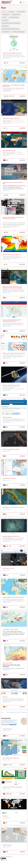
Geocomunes (5, 697)
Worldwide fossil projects (7, 845)
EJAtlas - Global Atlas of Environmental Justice (11, 758)
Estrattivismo (21, 11)
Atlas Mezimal (5, 816)
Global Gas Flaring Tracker (7, 417)
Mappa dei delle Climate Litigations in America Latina (12, 53)
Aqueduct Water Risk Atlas (7, 663)
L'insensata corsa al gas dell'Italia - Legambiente (11, 449)
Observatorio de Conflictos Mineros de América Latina (12, 787)
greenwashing (15, 14)
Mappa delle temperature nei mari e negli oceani (11, 254)
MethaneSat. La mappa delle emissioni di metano (11, 385)
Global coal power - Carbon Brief (8, 568)
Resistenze (5, 26)
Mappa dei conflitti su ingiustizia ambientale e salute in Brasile (14, 353)
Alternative (6, 14)
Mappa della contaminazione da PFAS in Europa (11, 536)
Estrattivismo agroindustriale (11, 28)
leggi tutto (6, 58)
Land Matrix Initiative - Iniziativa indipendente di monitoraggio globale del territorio (14, 85)
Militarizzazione (14, 17)
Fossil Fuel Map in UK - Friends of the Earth (10, 629)
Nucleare (5, 20)
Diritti (4, 17)
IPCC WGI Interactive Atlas (7, 729)
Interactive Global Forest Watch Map (9, 478)
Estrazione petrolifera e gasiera (11, 23)
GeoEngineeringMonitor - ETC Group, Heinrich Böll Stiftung (13, 597)
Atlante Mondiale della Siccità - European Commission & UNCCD (13, 183)
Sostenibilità (6, 31)
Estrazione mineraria (18, 31)
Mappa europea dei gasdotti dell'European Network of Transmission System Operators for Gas (12, 320)
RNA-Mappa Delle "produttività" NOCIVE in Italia (11, 118)
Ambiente (11, 11)
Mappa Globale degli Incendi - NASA (9, 150)
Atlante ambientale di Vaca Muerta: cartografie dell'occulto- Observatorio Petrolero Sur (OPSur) (13, 217)
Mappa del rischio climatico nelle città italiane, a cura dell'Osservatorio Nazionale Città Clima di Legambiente (12, 287)
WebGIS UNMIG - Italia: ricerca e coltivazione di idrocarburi (13, 507)
